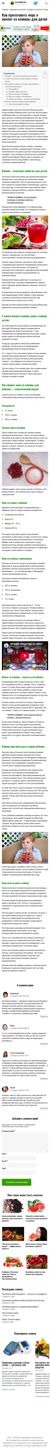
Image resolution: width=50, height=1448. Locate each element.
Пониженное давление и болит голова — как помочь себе (16, 1363)
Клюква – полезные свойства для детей (21, 76)
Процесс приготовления (18, 92)
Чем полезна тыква (10, 1313)
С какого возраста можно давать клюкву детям (21, 80)
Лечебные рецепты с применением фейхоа (20, 1307)
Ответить (44, 1016)
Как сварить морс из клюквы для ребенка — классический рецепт (22, 85)
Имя (4, 1154)
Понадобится (14, 89)
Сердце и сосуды (8, 1389)
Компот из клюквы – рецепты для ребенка (24, 99)
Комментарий (8, 1131)
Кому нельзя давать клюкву (19, 104)
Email (5, 1161)
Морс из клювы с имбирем (19, 94)
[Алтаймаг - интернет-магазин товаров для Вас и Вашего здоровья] (19, 3)
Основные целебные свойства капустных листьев (23, 1300)
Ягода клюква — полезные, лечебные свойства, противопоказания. (22, 200)
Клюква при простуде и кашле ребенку (20, 102)
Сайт (4, 1169)
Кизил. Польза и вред (11, 1319)
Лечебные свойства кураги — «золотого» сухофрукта (24, 1294)
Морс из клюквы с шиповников (20, 96)
